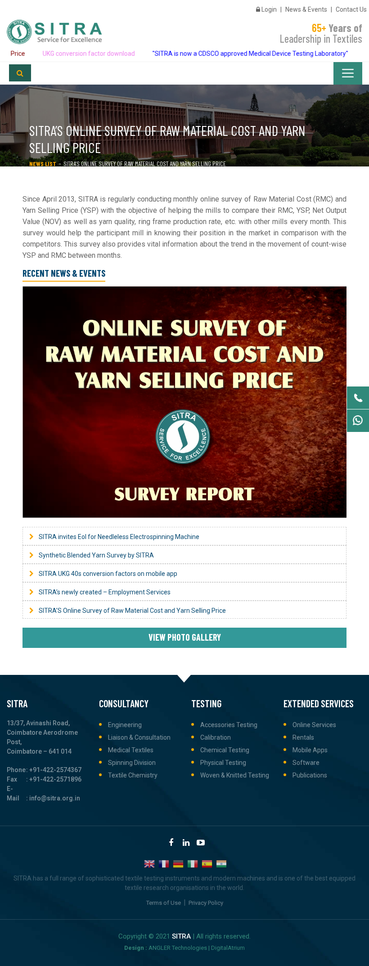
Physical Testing (223, 762)
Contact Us (351, 9)
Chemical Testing (224, 750)
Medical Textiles (130, 750)
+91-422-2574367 (55, 769)
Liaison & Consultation (139, 737)
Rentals (303, 737)
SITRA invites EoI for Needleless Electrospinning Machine (119, 536)
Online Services (314, 724)
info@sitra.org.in (54, 798)
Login (268, 9)
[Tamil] (222, 862)
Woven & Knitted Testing (234, 775)
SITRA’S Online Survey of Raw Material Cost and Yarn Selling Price (132, 610)
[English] (150, 862)
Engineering (125, 724)
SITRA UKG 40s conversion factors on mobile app (108, 573)
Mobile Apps (310, 750)
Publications (309, 775)
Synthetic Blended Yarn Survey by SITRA (96, 555)
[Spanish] (207, 862)
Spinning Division (132, 762)
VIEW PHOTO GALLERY (184, 637)
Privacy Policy (206, 902)
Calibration (215, 737)
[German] (178, 862)
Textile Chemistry (133, 775)
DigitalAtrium (228, 947)
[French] (164, 862)
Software (306, 762)
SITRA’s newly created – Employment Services (105, 592)
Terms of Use (163, 902)
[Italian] (193, 862)
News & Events (306, 9)
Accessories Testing (228, 724)
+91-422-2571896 (55, 779)
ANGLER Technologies (177, 947)
